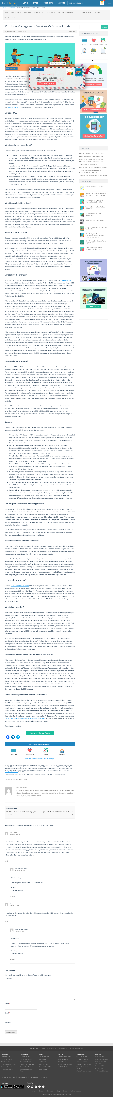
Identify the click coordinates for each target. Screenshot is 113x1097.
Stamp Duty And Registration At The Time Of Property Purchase (96, 194)
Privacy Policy (67, 1094)
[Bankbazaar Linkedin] (32, 1086)
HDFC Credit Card (63, 1059)
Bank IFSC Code (22, 1077)
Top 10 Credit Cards (63, 1067)
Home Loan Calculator (101, 1059)
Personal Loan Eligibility (27, 1067)
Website (7, 1022)
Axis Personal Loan (25, 1062)
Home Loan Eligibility (7, 1069)
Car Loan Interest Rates (45, 1067)
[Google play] (7, 1088)
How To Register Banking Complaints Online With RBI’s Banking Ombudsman (95, 235)
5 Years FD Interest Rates (83, 1071)
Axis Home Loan (5, 1062)
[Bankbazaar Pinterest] (43, 1086)
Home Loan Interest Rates (8, 1064)
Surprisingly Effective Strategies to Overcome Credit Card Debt (90, 171)
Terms (65, 1091)
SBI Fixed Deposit (81, 1056)
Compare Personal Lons (27, 1064)
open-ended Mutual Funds (20, 586)
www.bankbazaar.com (11, 772)
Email (7, 1013)
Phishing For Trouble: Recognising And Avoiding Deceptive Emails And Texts (91, 160)
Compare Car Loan (44, 1056)
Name (7, 1004)
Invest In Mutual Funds (40, 733)
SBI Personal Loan (25, 1056)
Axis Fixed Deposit (81, 1062)
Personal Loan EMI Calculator (100, 1062)
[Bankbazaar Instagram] (39, 1086)
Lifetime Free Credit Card (65, 1064)
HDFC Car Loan (43, 1064)
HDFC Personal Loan (26, 1059)
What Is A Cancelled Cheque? (95, 187)
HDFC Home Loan (6, 1059)
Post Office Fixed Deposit (83, 1064)
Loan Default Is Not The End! (95, 220)
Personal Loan (29, 754)
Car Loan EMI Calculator (102, 1066)
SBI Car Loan (42, 1059)
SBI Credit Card (62, 1062)
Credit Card (13, 754)
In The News (44, 1077)
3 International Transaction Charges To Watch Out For (94, 201)
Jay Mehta (14, 833)
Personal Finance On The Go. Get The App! (40, 759)
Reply (6, 861)
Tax (14, 1077)
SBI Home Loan (5, 1056)
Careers (41, 1091)
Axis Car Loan (43, 1062)
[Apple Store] (18, 1088)
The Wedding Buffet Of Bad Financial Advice (93, 175)
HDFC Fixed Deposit (82, 1059)
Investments (14, 779)
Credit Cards (51, 1048)
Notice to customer (75, 1091)
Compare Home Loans (7, 1067)
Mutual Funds (66, 280)
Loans (43, 1048)
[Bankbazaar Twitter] (28, 1086)
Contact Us (50, 1091)
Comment (9, 978)
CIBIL (8, 1077)
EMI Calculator (99, 1056)
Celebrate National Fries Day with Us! (91, 156)
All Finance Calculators (101, 1071)
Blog (58, 1091)
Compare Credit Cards (64, 1056)
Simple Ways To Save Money (88, 164)
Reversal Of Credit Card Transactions (93, 214)
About (33, 1091)
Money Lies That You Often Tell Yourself (92, 153)
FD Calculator (99, 1068)
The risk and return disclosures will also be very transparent (25, 718)
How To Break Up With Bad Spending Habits (93, 167)
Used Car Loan (43, 1069)
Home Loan (62, 754)
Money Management (77, 1048)
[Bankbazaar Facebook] (36, 1086)
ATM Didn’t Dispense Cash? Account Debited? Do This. (94, 248)
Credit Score (45, 754)
